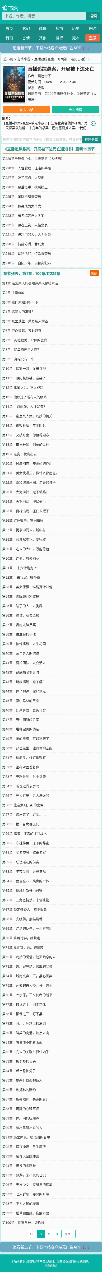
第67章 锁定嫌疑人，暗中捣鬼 (24, 909)
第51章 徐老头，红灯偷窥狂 (24, 757)
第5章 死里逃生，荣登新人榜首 (25, 321)
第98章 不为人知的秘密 (20, 1203)
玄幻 (26, 28)
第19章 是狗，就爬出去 (19, 453)
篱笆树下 (44, 75)
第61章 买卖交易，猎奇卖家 (24, 852)
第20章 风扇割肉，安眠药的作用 (27, 463)
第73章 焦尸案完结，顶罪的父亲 (27, 966)
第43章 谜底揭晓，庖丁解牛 (24, 681)
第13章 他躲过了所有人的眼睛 (24, 397)
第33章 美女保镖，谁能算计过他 (27, 586)
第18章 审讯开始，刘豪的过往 (25, 444)
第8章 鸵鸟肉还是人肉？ (21, 349)
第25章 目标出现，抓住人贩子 (25, 510)
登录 (93, 38)
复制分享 (91, 139)
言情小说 (23, 58)
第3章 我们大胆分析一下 (20, 302)
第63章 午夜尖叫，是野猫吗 (24, 871)
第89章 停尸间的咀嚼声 (20, 1118)
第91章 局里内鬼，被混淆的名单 (26, 1137)
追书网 (10, 8)
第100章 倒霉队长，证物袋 (23, 1222)
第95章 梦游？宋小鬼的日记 (24, 1175)
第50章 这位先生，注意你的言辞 (27, 748)
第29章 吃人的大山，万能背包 (25, 548)
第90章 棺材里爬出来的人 (22, 1127)
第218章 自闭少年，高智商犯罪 (26, 262)
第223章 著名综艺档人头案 (23, 215)
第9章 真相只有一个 (18, 359)
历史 (76, 28)
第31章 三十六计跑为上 (19, 567)
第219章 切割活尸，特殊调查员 (26, 253)
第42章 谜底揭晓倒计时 (20, 672)
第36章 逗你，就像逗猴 (20, 615)
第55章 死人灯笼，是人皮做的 (25, 795)
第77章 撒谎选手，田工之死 (24, 1004)
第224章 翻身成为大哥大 (21, 206)
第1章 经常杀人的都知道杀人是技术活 (30, 283)
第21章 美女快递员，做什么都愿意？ (30, 472)
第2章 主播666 (13, 292)
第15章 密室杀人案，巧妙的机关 (27, 415)
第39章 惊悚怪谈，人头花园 (24, 643)
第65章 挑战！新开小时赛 (22, 890)
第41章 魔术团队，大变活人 (24, 662)
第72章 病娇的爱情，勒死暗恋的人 (29, 956)
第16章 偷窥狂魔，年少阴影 (24, 425)
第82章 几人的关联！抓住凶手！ (27, 1051)
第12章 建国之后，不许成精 (22, 387)
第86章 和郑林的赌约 (19, 1089)
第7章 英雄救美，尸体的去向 (24, 340)
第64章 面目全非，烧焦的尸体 (25, 880)
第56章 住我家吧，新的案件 (22, 805)
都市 (59, 28)
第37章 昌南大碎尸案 (19, 624)
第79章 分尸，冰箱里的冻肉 (24, 1023)
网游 (93, 28)
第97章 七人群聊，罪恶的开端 (25, 1194)
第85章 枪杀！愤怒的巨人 (22, 1080)
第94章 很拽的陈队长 (19, 1165)
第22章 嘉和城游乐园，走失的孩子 (29, 482)
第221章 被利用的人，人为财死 (26, 234)
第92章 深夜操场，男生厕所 (24, 1146)
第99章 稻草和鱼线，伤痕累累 (25, 1213)
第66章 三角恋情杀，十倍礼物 (25, 899)
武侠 (42, 28)
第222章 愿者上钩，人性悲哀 (25, 225)
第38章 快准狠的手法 (19, 634)
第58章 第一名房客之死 (20, 824)
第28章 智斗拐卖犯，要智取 (24, 539)
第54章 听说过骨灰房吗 (20, 786)
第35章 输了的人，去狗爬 (22, 605)
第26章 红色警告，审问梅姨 (22, 520)
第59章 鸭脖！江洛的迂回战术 (24, 833)
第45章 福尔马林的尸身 (20, 700)
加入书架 (26, 109)
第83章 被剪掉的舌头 (19, 1061)
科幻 (9, 38)
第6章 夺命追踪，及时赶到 (22, 330)
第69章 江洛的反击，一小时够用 (27, 928)
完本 (76, 38)
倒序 (94, 273)
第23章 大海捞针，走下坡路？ (25, 491)
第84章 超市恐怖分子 (19, 1070)
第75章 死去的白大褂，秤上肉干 (27, 985)
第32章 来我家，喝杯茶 (21, 577)
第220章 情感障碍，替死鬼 (23, 243)
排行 (59, 38)
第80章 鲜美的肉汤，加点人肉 (25, 1032)
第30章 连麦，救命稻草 (20, 558)
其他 (42, 38)
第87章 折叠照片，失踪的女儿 (25, 1099)
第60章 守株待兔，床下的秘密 (25, 842)
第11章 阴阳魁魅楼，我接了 (24, 378)
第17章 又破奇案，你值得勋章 (25, 434)
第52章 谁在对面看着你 (20, 767)
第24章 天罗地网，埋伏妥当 (24, 501)
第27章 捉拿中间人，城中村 (24, 529)
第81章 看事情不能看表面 (22, 1042)
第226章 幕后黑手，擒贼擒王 (25, 187)
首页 (9, 28)
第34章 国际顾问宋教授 (20, 596)
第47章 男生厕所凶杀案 (20, 719)
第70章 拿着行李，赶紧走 (21, 937)
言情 (26, 38)
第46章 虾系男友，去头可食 (24, 710)
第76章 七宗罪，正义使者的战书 (27, 994)
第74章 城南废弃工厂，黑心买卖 (27, 975)
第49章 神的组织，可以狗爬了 (25, 738)
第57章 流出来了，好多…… (24, 814)
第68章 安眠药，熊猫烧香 (22, 918)
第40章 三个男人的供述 (20, 653)
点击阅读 (75, 109)
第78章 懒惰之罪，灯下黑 (22, 1013)
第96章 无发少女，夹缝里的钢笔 (27, 1184)
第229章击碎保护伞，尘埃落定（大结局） (33, 158)
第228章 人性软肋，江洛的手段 (26, 168)
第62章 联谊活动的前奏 (20, 861)
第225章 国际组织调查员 (21, 196)
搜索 (93, 16)
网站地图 (51, 1265)
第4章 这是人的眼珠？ (18, 311)
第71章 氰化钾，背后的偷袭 (22, 947)
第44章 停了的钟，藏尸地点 (24, 691)
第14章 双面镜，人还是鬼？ (24, 406)
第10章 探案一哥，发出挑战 (24, 368)
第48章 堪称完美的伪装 (20, 729)
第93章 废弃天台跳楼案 (20, 1156)
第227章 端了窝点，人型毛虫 (25, 177)
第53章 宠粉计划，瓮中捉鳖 (24, 776)
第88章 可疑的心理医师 (20, 1108)
